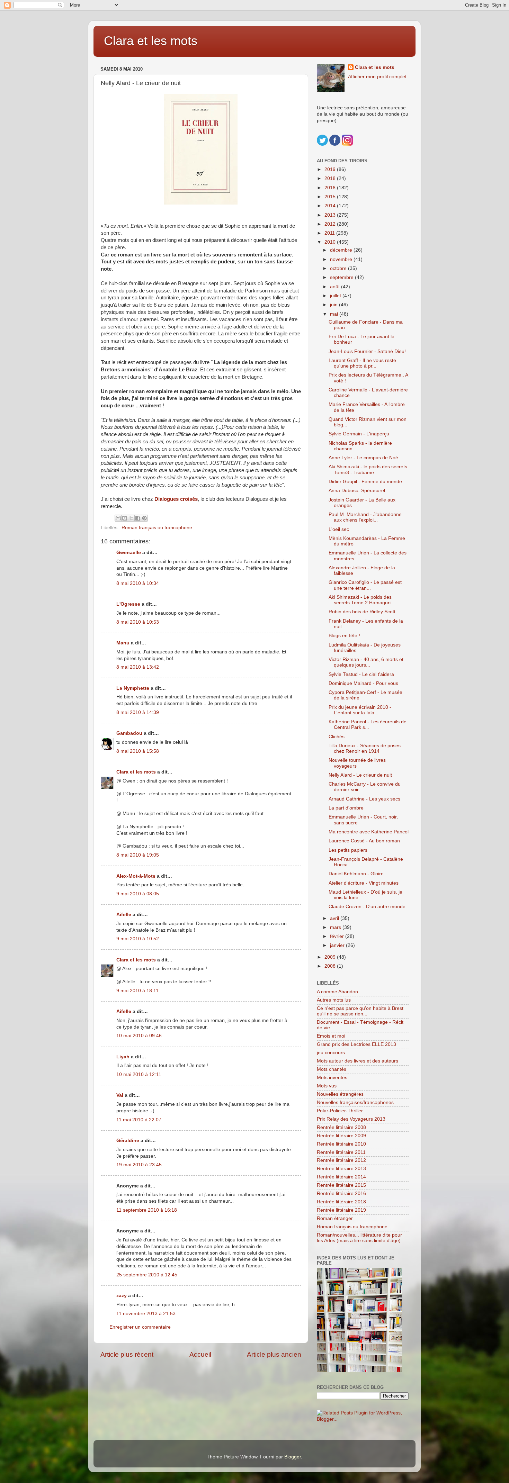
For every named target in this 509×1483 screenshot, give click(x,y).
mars (336, 927)
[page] (201, 149)
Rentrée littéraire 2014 (341, 1176)
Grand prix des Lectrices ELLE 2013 (356, 1044)
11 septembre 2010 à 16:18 (146, 1210)
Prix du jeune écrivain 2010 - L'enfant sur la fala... (360, 710)
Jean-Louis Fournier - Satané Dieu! (367, 351)
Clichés (337, 736)
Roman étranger (335, 1218)
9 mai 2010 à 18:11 (137, 990)
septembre (342, 277)
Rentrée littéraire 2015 (341, 1185)
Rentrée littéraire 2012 (341, 1160)
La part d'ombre (346, 808)
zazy (121, 1295)
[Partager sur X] (131, 518)
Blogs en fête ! (344, 635)
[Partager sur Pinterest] (144, 518)
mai (334, 314)
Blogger (292, 1456)
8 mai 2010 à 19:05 (137, 855)
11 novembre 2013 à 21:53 (146, 1313)
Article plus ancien (274, 1354)
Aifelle (123, 914)
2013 (330, 215)
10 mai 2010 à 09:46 (139, 1035)
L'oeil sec (339, 529)
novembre (342, 259)
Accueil (200, 1354)
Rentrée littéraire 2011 (341, 1152)
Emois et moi (331, 1036)
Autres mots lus (334, 1000)
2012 (330, 224)
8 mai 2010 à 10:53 (137, 622)
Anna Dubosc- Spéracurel (357, 490)
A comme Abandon (337, 991)
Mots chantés (331, 1069)
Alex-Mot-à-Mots (135, 876)
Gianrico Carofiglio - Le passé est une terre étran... (365, 585)
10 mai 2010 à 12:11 (138, 1074)
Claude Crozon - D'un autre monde (367, 906)
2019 (330, 169)
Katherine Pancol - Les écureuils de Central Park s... (368, 724)
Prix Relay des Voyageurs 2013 (351, 1119)
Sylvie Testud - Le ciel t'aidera (361, 674)
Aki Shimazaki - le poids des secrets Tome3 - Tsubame (368, 469)
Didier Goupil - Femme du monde (365, 481)
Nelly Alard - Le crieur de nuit (360, 775)
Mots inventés (332, 1077)
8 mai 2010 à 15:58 (137, 751)
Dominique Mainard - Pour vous (363, 683)
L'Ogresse (128, 604)
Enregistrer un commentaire (140, 1327)
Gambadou (129, 733)
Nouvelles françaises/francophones (355, 1102)
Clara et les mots (150, 41)
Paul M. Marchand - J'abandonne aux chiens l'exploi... (365, 517)
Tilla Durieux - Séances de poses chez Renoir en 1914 (365, 748)
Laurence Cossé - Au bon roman (364, 840)
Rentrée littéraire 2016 (341, 1193)
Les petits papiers (348, 850)
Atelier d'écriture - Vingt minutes (364, 883)
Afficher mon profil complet (377, 76)
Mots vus (327, 1085)
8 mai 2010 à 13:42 (137, 667)
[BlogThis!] (124, 518)
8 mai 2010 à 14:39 (137, 712)
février (337, 936)
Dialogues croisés (176, 499)
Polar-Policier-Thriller (340, 1110)
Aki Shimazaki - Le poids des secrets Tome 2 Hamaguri (360, 600)
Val (119, 1095)
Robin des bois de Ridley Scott (362, 611)
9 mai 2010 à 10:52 (137, 938)
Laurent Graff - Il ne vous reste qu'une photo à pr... (362, 363)
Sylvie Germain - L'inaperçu (359, 433)
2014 (330, 205)
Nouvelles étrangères (340, 1094)
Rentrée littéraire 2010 (341, 1144)
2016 (330, 187)
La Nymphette (132, 688)
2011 (330, 233)
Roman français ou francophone (157, 527)
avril (335, 918)
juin (334, 304)
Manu (123, 642)
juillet (336, 295)
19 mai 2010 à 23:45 (139, 1164)
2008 (330, 966)
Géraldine (127, 1140)
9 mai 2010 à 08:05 (137, 893)
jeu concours (331, 1052)
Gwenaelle (128, 552)
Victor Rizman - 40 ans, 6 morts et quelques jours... (366, 662)
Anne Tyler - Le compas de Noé (363, 457)
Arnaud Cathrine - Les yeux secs (364, 799)
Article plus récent (126, 1354)
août (335, 286)
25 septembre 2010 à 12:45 (146, 1274)
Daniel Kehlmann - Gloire (356, 873)
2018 (330, 178)
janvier (338, 945)
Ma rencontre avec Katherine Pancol (369, 831)
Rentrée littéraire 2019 (341, 1210)
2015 (330, 196)
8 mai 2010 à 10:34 (137, 583)
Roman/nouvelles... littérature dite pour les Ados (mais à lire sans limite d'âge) (359, 1237)
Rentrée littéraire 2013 (341, 1168)
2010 (330, 242)
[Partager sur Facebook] (137, 518)
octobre (339, 268)
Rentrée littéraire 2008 (341, 1127)
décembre (342, 250)
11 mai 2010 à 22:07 (138, 1119)
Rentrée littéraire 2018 (341, 1201)
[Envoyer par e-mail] (118, 518)
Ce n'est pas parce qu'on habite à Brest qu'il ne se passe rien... (360, 1011)
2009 (330, 957)
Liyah (123, 1056)
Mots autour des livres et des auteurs (357, 1061)
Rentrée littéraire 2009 (341, 1135)
